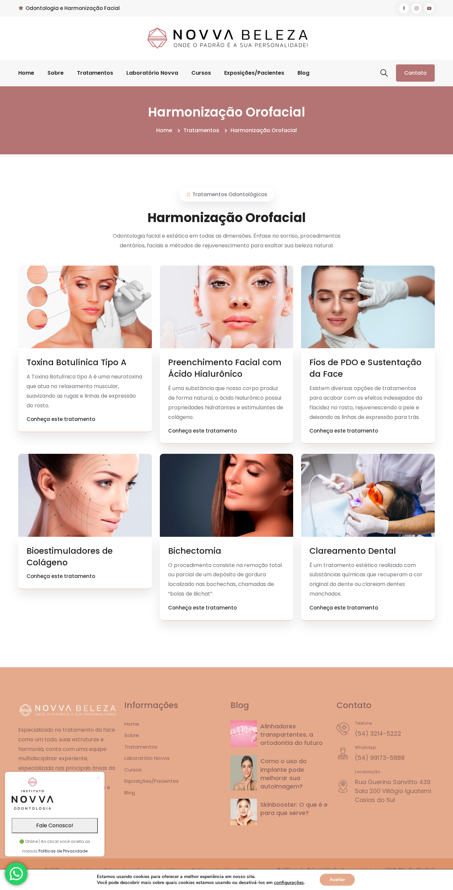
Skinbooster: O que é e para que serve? (294, 808)
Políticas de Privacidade (63, 851)
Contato (415, 72)
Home (26, 73)
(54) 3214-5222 (378, 733)
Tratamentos (95, 73)
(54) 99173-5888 (380, 758)
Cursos (201, 73)
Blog (303, 73)
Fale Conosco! (54, 825)
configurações (289, 883)
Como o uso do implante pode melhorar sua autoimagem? (283, 773)
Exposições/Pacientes (254, 73)
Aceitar (337, 879)
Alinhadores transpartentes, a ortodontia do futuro (291, 734)
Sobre (55, 73)
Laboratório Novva (152, 73)
